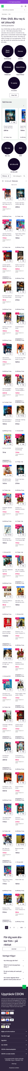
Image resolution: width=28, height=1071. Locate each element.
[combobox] (14, 9)
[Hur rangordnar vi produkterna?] (2, 181)
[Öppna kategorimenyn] (25, 6)
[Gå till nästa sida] (25, 927)
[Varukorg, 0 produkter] (22, 6)
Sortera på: (8, 181)
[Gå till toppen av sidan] (24, 987)
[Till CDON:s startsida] (2, 6)
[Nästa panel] (24, 106)
